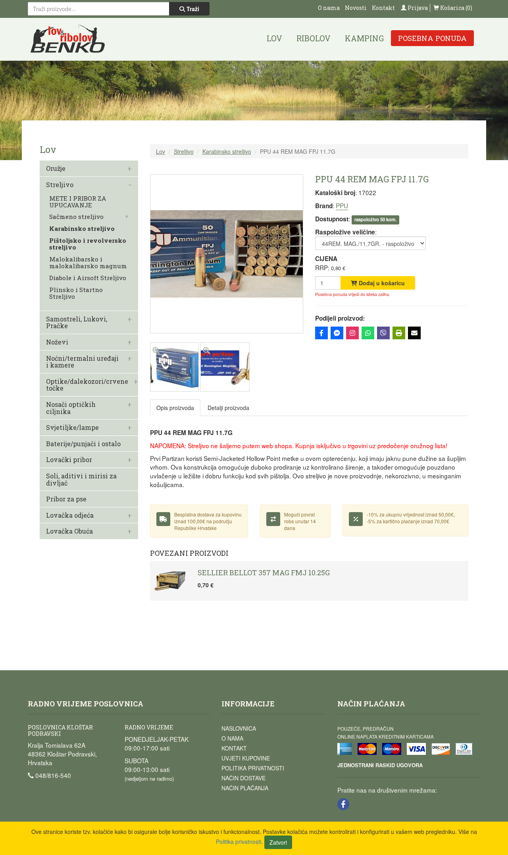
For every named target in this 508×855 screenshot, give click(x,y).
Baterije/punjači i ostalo (83, 443)
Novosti (356, 8)
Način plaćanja (244, 788)
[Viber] (383, 333)
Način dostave (243, 778)
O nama (329, 8)
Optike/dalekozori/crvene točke (87, 385)
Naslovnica (238, 728)
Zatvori (278, 842)
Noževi (57, 342)
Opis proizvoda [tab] (175, 408)
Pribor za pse (66, 499)
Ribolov (313, 38)
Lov (274, 38)
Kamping (364, 38)
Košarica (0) (455, 8)
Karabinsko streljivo (82, 228)
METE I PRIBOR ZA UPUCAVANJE (77, 202)
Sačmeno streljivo (76, 216)
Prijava (417, 8)
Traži (192, 9)
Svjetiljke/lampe (72, 427)
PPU (342, 205)
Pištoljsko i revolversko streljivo (87, 244)
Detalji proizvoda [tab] (228, 408)
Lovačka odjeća (70, 515)
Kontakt (383, 8)
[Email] (414, 333)
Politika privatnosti (252, 768)
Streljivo (59, 184)
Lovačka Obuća (69, 531)
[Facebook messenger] (337, 333)
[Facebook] (321, 333)
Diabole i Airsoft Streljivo (87, 278)
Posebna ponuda (432, 38)
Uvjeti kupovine (245, 758)
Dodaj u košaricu (381, 283)
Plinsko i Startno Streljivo (76, 293)
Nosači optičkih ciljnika (71, 408)
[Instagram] (352, 333)
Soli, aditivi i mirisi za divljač (81, 479)
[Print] (399, 333)
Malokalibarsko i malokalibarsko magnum (88, 262)
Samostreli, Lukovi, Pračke (76, 322)
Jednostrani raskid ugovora (380, 765)
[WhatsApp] (368, 333)
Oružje (55, 168)
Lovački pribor (69, 459)
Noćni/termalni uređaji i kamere (82, 362)
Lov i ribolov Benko (68, 39)
